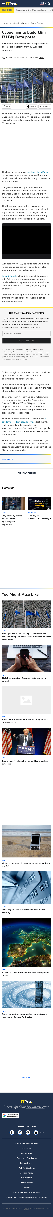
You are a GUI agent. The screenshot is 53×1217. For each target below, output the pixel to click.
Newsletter (46, 106)
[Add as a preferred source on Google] (10, 1115)
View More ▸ (26, 1077)
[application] (26, 240)
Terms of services (33, 349)
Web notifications (26, 1168)
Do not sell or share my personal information (26, 1197)
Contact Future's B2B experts (26, 1192)
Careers (26, 1187)
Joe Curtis (9, 57)
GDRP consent (26, 1182)
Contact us (26, 1153)
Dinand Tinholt (9, 276)
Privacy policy (26, 1163)
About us (26, 1148)
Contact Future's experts (26, 1143)
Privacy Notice (36, 352)
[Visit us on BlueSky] (35, 1132)
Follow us (33, 106)
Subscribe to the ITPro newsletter (31, 10)
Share (8, 106)
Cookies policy (26, 1173)
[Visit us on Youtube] (28, 1132)
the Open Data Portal (37, 172)
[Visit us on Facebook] (12, 1132)
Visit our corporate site (35, 1108)
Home (5, 23)
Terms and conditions (27, 1158)
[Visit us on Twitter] (20, 1132)
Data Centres (37, 23)
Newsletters (26, 1177)
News (41, 57)
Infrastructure (19, 23)
